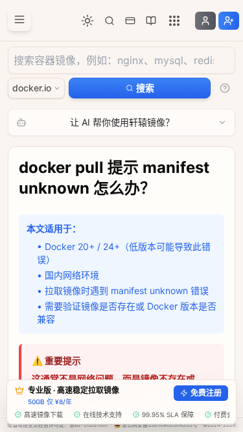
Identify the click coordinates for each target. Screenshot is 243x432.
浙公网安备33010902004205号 (160, 425)
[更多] (174, 21)
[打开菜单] (19, 19)
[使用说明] (224, 88)
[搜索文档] (109, 21)
